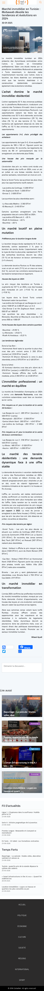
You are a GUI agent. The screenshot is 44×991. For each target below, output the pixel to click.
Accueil (22, 905)
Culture (22, 937)
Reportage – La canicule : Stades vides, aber (20, 713)
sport (22, 980)
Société (22, 948)
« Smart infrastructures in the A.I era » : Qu (20, 764)
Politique (22, 915)
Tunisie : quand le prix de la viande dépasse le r (21, 739)
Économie (22, 926)
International (22, 969)
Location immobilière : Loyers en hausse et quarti (20, 790)
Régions (22, 959)
